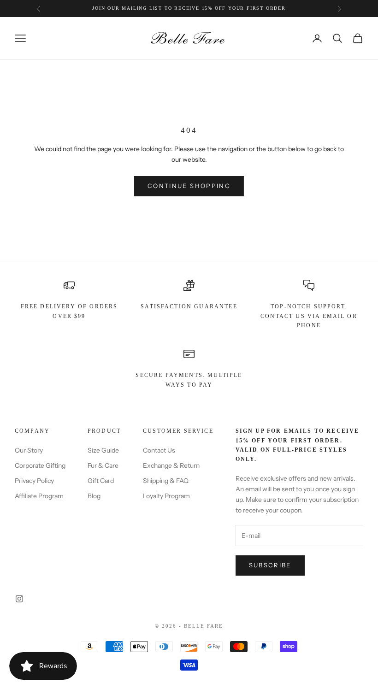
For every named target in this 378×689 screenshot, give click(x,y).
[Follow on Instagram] (19, 598)
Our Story (29, 450)
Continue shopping (189, 185)
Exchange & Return (171, 465)
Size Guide (103, 450)
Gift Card (101, 481)
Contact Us (159, 450)
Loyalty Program (166, 496)
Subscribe (270, 565)
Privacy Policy (34, 481)
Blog (94, 496)
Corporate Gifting (40, 465)
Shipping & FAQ (166, 481)
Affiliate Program (39, 496)
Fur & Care (103, 465)
